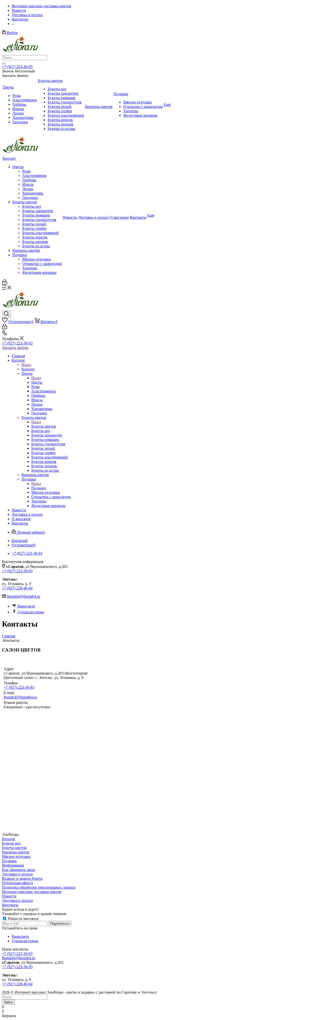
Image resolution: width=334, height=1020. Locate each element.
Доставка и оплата (17, 874)
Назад (26, 365)
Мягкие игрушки (16, 856)
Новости (9, 896)
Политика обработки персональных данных (39, 887)
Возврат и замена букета (22, 878)
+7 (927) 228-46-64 (17, 588)
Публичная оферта (17, 883)
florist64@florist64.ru (23, 596)
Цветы (36, 382)
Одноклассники (31, 612)
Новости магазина (22, 919)
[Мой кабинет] (4, 283)
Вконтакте (26, 606)
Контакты (10, 905)
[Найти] (4, 63)
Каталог (28, 369)
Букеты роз (11, 843)
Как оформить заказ (18, 870)
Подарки (38, 488)
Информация (13, 865)
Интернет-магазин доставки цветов (31, 892)
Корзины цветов (15, 852)
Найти (8, 1002)
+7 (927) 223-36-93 (17, 67)
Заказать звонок (15, 347)
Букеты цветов (43, 426)
